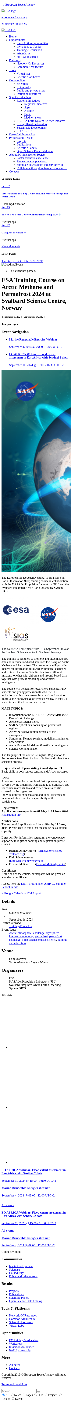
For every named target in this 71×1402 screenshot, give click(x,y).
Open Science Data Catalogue (35, 151)
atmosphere (25, 933)
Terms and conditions (14, 1384)
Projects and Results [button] (21, 137)
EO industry (24, 87)
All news (14, 1364)
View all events (11, 246)
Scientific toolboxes (28, 77)
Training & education (29, 50)
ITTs (40, 1395)
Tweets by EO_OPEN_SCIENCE (22, 261)
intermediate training (21, 936)
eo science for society (14, 17)
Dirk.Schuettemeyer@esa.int (27, 860)
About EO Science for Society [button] (27, 154)
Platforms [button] (14, 60)
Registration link (11, 814)
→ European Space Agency (18, 4)
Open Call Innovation (22, 134)
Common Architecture (30, 66)
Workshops (23, 53)
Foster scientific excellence (33, 158)
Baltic (27, 114)
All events (8, 1205)
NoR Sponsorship (27, 56)
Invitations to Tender (29, 46)
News (18, 1395)
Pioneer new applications (32, 161)
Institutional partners (29, 93)
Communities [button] (17, 80)
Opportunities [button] (17, 39)
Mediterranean (32, 117)
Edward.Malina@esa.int (50, 864)
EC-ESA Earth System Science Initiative (41, 120)
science (51, 939)
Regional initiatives (35, 104)
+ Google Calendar (13, 893)
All (7, 1395)
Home (12, 36)
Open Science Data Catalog (25, 1301)
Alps (27, 107)
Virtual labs (23, 73)
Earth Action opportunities (32, 43)
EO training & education (23, 1340)
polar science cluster (34, 939)
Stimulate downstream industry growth (40, 164)
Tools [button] (12, 70)
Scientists (22, 83)
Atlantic (29, 110)
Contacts (14, 171)
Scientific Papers (27, 147)
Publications (24, 144)
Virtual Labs (16, 1325)
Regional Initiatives (28, 100)
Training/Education (20, 926)
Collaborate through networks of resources (42, 168)
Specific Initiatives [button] (20, 97)
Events (19, 1398)
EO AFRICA (25, 131)
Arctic (12, 933)
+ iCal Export (32, 893)
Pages (30, 1395)
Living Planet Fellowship (32, 124)
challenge (38, 933)
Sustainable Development (32, 127)
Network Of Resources (30, 63)
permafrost (41, 936)
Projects (21, 141)
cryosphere (52, 933)
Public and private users (31, 90)
